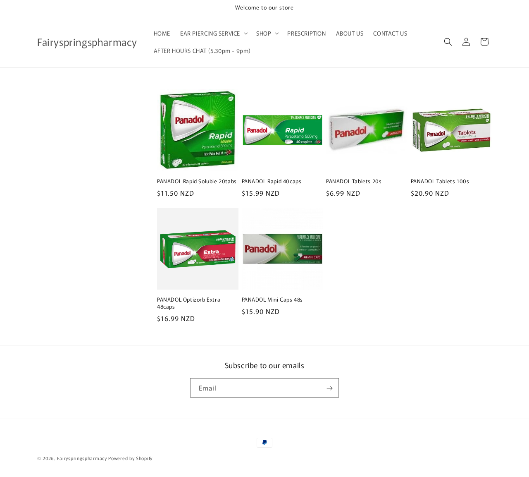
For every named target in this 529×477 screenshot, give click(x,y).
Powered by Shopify (130, 458)
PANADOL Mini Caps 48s (272, 299)
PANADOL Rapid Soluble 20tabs (197, 181)
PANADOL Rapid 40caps (272, 181)
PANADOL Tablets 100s (440, 181)
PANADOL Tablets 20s (353, 181)
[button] (213, 33)
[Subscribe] (329, 388)
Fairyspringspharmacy (82, 458)
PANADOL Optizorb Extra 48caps (188, 303)
